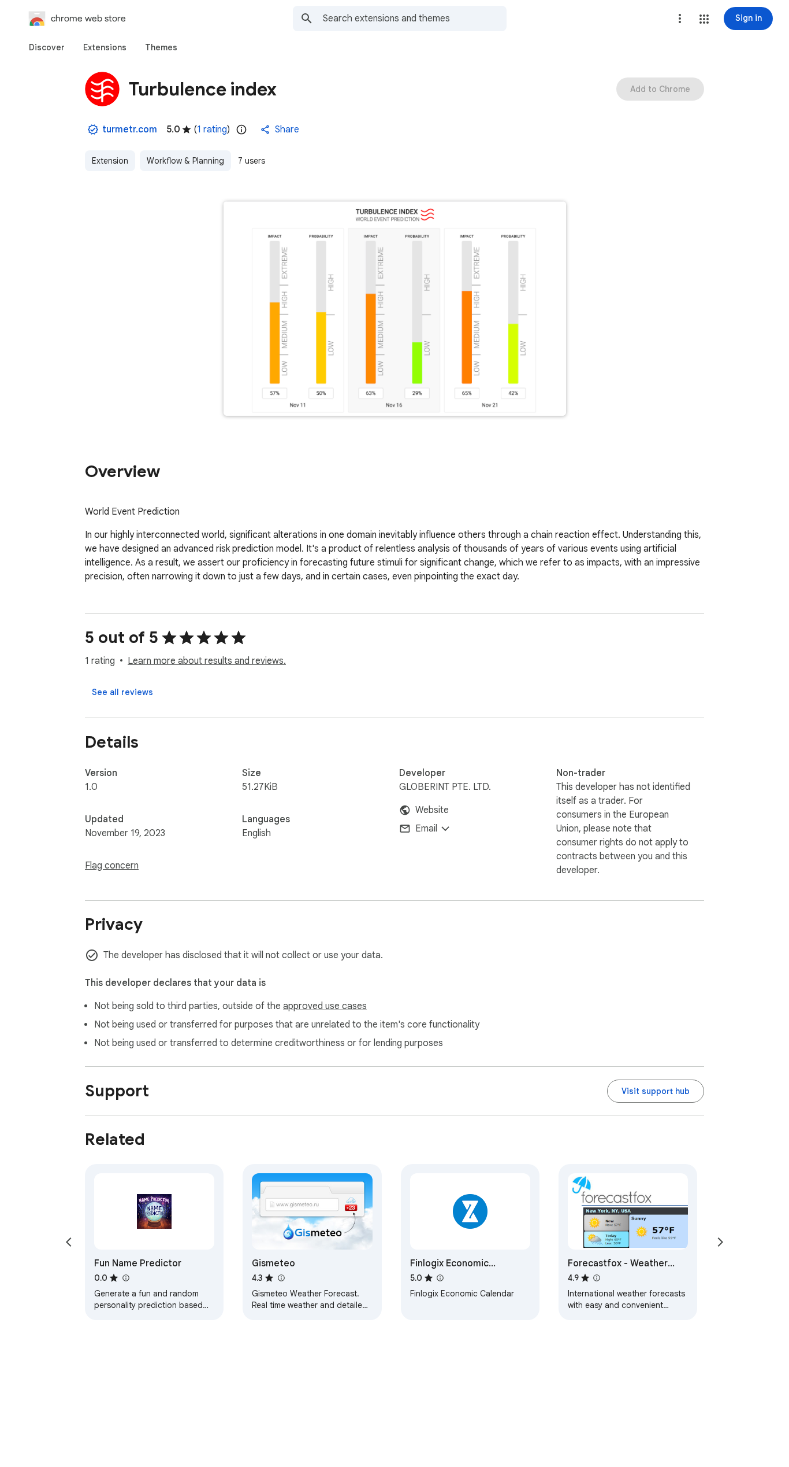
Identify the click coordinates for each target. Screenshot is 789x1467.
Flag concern (112, 865)
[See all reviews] (122, 692)
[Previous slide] (68, 1242)
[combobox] (415, 18)
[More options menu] (679, 18)
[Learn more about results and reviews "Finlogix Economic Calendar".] (440, 1278)
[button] (704, 19)
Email (426, 828)
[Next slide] (720, 1242)
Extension (110, 161)
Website (432, 810)
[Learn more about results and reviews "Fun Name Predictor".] (125, 1278)
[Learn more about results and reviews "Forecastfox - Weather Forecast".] (597, 1278)
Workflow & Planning (185, 161)
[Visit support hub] (655, 1091)
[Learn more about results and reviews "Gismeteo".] (281, 1278)
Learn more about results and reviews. (207, 661)
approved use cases (325, 1006)
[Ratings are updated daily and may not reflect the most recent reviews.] (241, 129)
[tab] (47, 47)
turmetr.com (129, 129)
